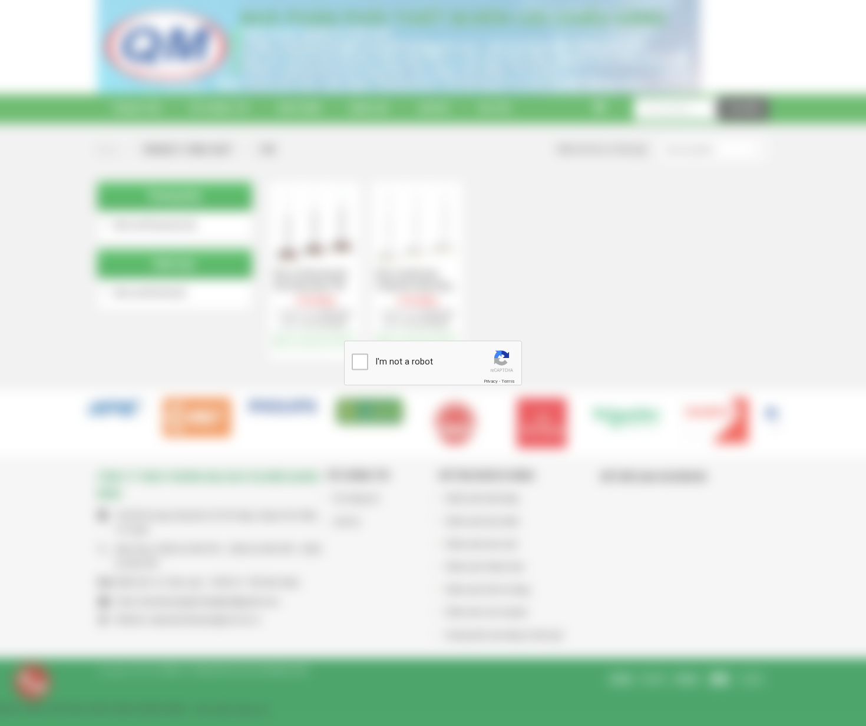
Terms (507, 380)
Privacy (491, 380)
